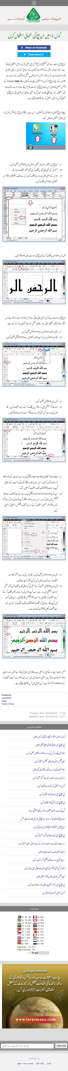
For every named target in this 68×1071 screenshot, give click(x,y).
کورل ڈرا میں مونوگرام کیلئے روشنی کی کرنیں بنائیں (49, 737)
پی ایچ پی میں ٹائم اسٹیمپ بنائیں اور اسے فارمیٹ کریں (46, 885)
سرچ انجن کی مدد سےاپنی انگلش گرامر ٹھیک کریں (49, 860)
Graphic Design (7, 704)
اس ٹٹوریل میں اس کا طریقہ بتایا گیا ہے (29, 683)
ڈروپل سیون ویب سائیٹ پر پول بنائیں (52, 852)
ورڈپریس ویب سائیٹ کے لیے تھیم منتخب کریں (49, 778)
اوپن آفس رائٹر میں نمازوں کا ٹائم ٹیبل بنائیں (50, 876)
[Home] (34, 21)
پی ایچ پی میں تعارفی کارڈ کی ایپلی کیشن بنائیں (50, 745)
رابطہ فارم (40, 1063)
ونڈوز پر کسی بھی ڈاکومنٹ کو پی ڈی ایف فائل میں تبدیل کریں (44, 868)
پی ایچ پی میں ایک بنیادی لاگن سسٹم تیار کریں (50, 835)
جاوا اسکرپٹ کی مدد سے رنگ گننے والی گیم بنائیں (49, 769)
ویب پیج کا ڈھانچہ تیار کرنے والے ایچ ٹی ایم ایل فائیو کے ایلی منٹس (42, 819)
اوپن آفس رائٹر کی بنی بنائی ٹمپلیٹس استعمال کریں (49, 761)
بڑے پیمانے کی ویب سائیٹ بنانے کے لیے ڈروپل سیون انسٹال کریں (41, 843)
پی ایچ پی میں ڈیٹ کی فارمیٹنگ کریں (52, 794)
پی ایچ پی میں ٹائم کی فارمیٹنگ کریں (52, 802)
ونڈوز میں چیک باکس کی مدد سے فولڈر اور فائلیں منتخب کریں (45, 753)
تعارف (49, 1063)
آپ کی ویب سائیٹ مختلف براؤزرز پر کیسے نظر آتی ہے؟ (47, 810)
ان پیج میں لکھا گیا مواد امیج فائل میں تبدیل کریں (49, 827)
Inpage (4, 701)
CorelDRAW (6, 698)
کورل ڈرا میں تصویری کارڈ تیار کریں (53, 893)
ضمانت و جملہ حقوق (25, 1063)
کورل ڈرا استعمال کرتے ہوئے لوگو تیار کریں (51, 786)
